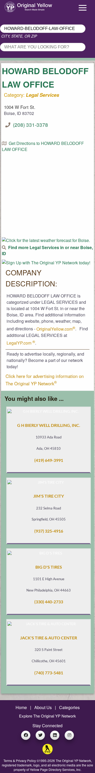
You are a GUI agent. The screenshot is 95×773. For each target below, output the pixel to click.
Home (21, 707)
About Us (43, 707)
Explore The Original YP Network (47, 716)
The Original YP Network (73, 760)
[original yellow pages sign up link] (46, 263)
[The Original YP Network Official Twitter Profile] (40, 735)
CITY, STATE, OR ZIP (19, 36)
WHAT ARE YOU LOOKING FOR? (31, 41)
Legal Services (42, 94)
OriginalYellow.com (55, 329)
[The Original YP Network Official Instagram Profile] (69, 735)
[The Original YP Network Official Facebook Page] (25, 735)
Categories (69, 707)
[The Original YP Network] (47, 753)
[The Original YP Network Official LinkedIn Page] (54, 735)
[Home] (12, 5)
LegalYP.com (21, 343)
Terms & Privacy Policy (19, 760)
